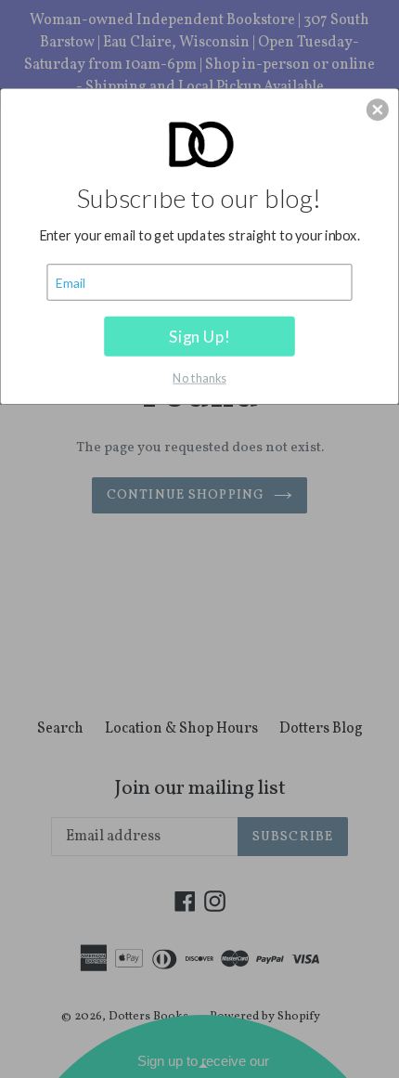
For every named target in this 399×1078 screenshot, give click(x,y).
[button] (378, 109)
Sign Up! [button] (199, 335)
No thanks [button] (199, 376)
